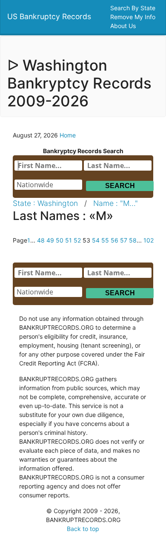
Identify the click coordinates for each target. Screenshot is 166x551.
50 (59, 240)
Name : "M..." (115, 203)
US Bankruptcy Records (49, 16)
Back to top (83, 528)
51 (68, 240)
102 (148, 240)
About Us (123, 25)
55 (105, 240)
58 (133, 240)
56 (114, 240)
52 (77, 240)
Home (68, 135)
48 (41, 240)
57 (123, 240)
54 (96, 240)
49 (50, 240)
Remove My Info (133, 16)
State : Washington (45, 203)
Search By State (133, 7)
